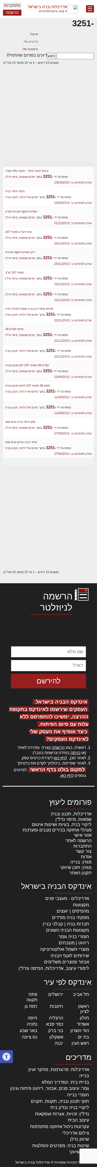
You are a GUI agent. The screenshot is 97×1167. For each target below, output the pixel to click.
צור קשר (84, 851)
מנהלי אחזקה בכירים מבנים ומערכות (57, 830)
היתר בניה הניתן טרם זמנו (21, 442)
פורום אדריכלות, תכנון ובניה (21, 197)
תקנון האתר (80, 872)
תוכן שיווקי (79, 1151)
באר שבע (28, 1030)
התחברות (12, 5)
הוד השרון (79, 1030)
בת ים (83, 1037)
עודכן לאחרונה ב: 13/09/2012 (73, 377)
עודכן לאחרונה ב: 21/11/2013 (73, 300)
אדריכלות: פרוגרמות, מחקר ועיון (58, 1069)
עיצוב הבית (78, 1120)
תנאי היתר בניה (15, 191)
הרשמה (12, 12)
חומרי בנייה (78, 1094)
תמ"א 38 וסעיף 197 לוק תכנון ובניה (27, 365)
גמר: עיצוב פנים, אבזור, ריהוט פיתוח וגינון (49, 1088)
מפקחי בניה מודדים (70, 917)
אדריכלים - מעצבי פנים (67, 898)
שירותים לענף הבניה (69, 955)
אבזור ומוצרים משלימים (66, 961)
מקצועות (81, 904)
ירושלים (55, 994)
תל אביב (81, 994)
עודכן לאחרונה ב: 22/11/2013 (73, 284)
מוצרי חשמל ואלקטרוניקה (64, 949)
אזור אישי (83, 835)
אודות (86, 856)
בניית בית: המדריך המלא (65, 1082)
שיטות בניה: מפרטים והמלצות (60, 1145)
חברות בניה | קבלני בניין (66, 923)
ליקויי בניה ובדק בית (69, 1107)
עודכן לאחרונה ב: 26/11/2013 (73, 243)
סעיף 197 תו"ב (14, 272)
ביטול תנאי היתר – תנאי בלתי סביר (26, 171)
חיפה (32, 1017)
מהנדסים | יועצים (73, 911)
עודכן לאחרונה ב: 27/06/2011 (73, 433)
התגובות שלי (30, 49)
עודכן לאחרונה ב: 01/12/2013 (73, 223)
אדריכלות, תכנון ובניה (71, 813)
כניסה (75, 753)
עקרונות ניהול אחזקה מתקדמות (59, 1126)
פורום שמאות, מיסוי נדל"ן (20, 176)
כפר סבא (54, 1024)
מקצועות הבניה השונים (67, 930)
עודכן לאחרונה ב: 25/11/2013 (73, 264)
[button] (6, 1056)
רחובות (56, 1006)
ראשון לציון (83, 1009)
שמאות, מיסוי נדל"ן (73, 819)
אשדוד (83, 1024)
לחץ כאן (60, 758)
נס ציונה (29, 1037)
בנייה (84, 1075)
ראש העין (80, 1043)
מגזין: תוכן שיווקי (76, 867)
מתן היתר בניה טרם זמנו (20, 422)
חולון (84, 1017)
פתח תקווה (31, 997)
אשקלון (56, 1037)
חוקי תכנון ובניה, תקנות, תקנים (60, 1101)
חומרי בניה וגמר (73, 936)
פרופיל (34, 34)
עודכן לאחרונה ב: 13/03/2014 (73, 182)
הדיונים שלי (31, 41)
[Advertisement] (48, 117)
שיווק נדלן (79, 1139)
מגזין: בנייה (81, 862)
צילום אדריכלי (75, 1133)
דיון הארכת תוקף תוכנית (20, 252)
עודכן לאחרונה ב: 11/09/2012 (73, 397)
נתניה (32, 1024)
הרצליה (56, 1017)
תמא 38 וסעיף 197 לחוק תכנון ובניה (27, 385)
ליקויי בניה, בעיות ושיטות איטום (62, 824)
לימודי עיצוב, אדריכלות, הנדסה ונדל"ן (54, 968)
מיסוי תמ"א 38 (14, 329)
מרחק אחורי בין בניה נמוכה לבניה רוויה (29, 308)
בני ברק (55, 1030)
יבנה (59, 1043)
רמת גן (31, 1006)
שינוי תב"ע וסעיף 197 (18, 232)
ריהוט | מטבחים (74, 942)
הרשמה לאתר (78, 840)
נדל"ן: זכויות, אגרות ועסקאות (62, 1113)
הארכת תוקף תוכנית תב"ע (21, 211)
